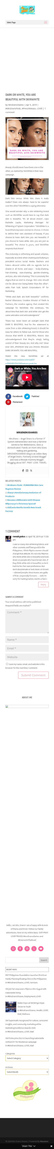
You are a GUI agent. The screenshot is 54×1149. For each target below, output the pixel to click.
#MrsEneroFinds (13, 108)
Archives (9, 1067)
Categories (10, 1053)
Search (44, 960)
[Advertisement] (27, 55)
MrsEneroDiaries (16, 104)
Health (39, 1010)
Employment (29, 996)
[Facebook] (23, 470)
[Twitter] (31, 470)
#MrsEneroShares (15, 982)
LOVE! (39, 108)
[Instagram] (27, 470)
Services (34, 982)
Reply (43, 584)
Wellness (26, 1014)
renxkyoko (19, 536)
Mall (19, 1014)
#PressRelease (29, 108)
